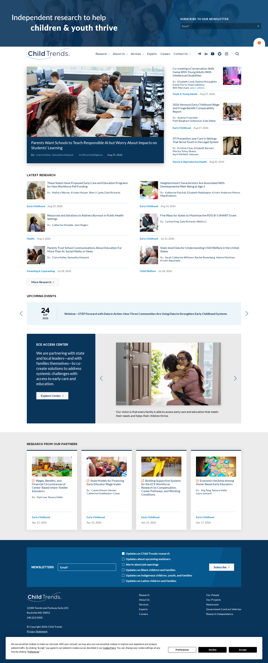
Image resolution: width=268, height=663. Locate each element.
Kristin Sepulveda (170, 260)
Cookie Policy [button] (109, 648)
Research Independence (219, 613)
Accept (243, 650)
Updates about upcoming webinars (148, 559)
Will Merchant (181, 87)
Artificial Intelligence (91, 154)
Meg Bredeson (168, 195)
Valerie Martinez (225, 257)
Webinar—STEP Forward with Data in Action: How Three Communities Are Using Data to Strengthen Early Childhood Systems (145, 313)
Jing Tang (206, 490)
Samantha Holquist (62, 154)
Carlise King (172, 221)
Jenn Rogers (81, 224)
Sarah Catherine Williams (179, 257)
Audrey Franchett (187, 117)
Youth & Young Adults (185, 93)
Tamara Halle (55, 497)
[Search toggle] (237, 53)
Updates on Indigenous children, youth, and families (159, 575)
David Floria (180, 84)
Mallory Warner (61, 192)
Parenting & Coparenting (41, 271)
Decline (212, 650)
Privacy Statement (37, 631)
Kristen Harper (79, 192)
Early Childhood (182, 127)
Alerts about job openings (142, 564)
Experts (152, 53)
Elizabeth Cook (185, 81)
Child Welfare (148, 271)
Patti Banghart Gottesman (187, 120)
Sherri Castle (96, 192)
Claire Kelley (43, 154)
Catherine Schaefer (63, 224)
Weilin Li (202, 221)
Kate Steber (209, 120)
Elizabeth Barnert (204, 148)
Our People (212, 594)
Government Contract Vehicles (223, 609)
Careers (165, 53)
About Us (144, 599)
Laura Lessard (203, 493)
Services (143, 604)
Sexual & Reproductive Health (190, 161)
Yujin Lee (42, 497)
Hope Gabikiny (196, 84)
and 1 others (197, 87)
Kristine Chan (185, 148)
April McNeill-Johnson (186, 154)
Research (144, 594)
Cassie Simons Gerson (103, 490)
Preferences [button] (33, 652)
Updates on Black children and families (150, 570)
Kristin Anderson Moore (226, 192)
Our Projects (213, 599)
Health (30, 238)
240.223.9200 (34, 617)
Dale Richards (112, 192)
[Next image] (235, 378)
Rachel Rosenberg (205, 257)
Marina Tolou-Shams (184, 151)
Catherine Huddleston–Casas (103, 493)
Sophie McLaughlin (206, 81)
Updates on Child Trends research (148, 553)
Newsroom (212, 604)
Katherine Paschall (175, 192)
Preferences (182, 650)
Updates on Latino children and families (151, 580)
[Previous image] (101, 378)
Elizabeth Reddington (199, 192)
